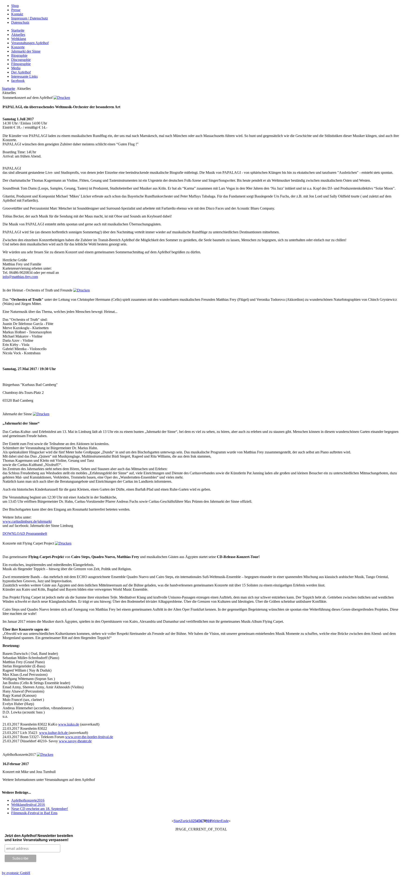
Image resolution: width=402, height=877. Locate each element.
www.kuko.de (68, 724)
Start (177, 821)
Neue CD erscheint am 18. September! (39, 809)
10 (209, 821)
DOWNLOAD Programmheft (25, 534)
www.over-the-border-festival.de (89, 737)
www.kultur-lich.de (54, 733)
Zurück (185, 821)
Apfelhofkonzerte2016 (27, 800)
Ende (225, 821)
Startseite (8, 88)
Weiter (216, 821)
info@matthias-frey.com (20, 277)
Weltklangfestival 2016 (28, 805)
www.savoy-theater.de (75, 741)
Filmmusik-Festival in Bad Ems (34, 813)
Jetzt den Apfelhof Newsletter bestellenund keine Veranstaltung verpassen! (39, 838)
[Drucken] (62, 98)
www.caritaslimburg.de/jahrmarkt (27, 521)
